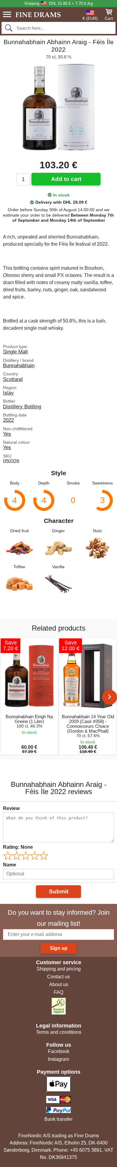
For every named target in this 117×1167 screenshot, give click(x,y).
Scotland (12, 379)
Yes (7, 434)
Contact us (58, 976)
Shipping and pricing (59, 968)
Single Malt (15, 352)
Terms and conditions (58, 1032)
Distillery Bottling (22, 407)
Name (9, 864)
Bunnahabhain (18, 365)
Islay (8, 393)
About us (58, 984)
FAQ (58, 992)
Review (11, 808)
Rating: (18, 847)
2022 (8, 420)
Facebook (58, 1051)
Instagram (58, 1059)
